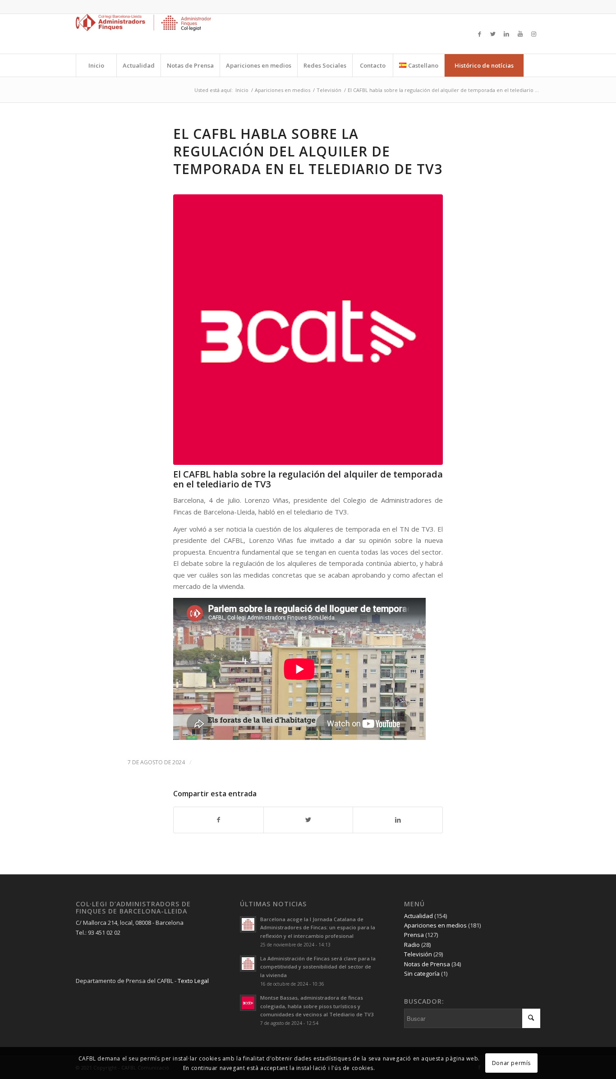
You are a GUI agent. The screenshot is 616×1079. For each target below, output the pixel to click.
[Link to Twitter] (493, 34)
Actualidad (418, 916)
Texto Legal (193, 981)
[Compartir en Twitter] (308, 819)
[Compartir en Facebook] (218, 819)
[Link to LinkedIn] (506, 34)
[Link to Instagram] (533, 34)
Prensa (414, 935)
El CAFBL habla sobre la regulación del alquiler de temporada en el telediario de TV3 (307, 151)
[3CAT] (308, 329)
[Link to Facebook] (479, 34)
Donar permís (511, 1062)
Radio (412, 945)
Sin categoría (422, 973)
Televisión (418, 954)
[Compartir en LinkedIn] (397, 819)
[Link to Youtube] (520, 34)
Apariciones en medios (435, 925)
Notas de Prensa (427, 964)
